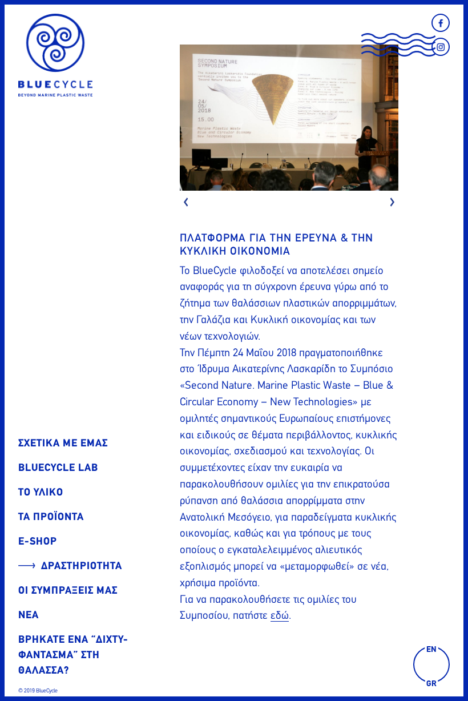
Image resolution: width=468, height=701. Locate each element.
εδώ (280, 615)
